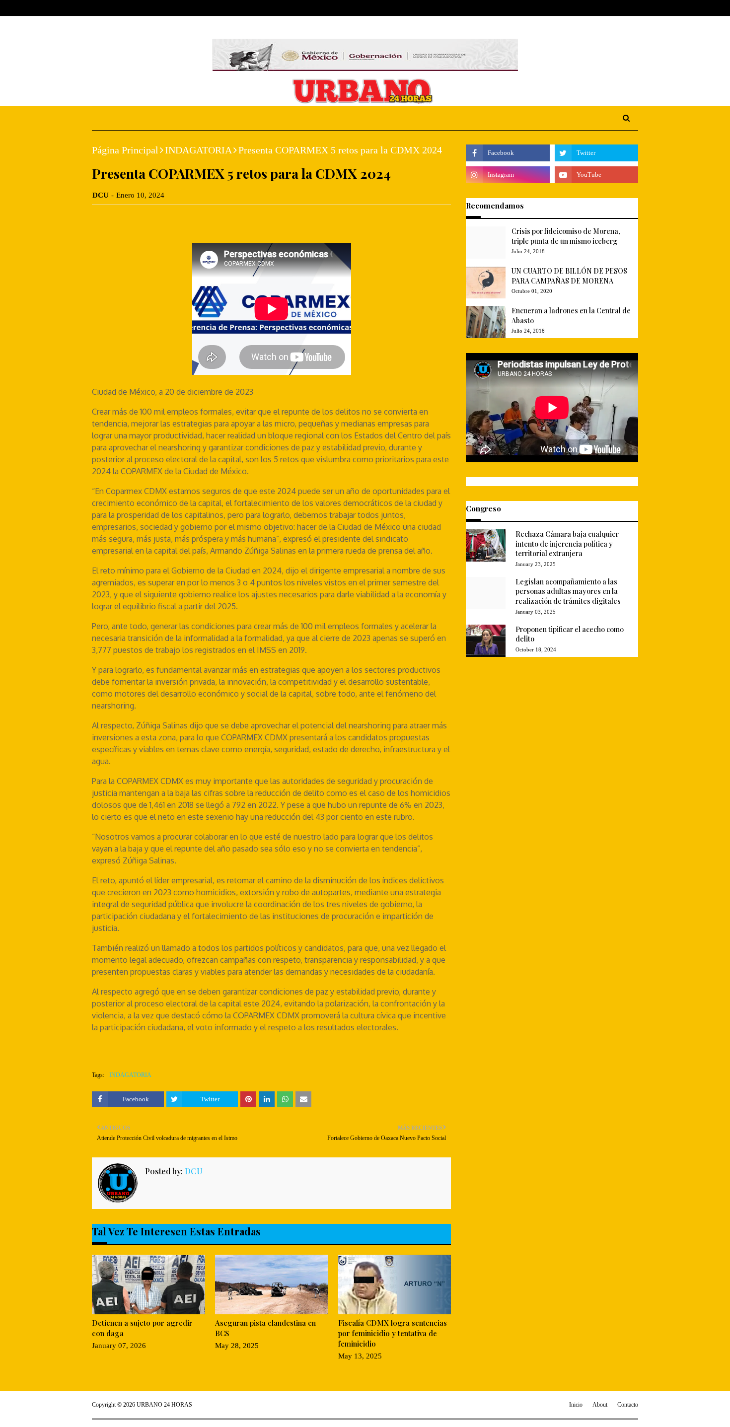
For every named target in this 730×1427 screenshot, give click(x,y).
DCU (100, 195)
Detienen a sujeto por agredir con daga (142, 1328)
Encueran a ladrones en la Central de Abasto (571, 315)
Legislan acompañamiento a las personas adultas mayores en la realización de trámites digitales (568, 591)
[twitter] (603, 8)
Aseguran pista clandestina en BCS (265, 1328)
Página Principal (125, 149)
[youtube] (596, 174)
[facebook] (588, 8)
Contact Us (167, 8)
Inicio (576, 1404)
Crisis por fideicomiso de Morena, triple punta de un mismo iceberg (565, 236)
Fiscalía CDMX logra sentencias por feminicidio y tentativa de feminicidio (392, 1333)
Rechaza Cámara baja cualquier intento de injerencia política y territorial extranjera (567, 543)
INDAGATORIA (198, 149)
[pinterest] (634, 8)
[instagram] (619, 8)
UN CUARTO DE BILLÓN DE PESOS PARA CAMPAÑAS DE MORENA (569, 275)
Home (101, 8)
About (130, 8)
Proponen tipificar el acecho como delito (569, 634)
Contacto (627, 1404)
